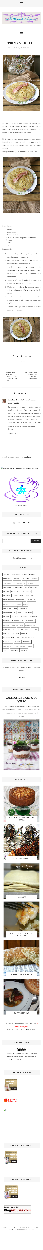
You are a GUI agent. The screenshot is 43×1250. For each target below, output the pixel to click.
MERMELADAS (30, 621)
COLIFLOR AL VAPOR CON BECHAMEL (21, 934)
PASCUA (20, 629)
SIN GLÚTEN (26, 642)
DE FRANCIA (27, 591)
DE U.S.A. (6, 604)
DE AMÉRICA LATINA (31, 587)
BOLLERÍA (17, 579)
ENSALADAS (23, 608)
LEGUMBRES (33, 616)
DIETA (25, 604)
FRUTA (20, 612)
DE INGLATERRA (18, 595)
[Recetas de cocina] (10, 1102)
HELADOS (6, 616)
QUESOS (24, 633)
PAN (21, 625)
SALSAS (17, 642)
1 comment (30, 48)
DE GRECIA (7, 595)
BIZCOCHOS (7, 579)
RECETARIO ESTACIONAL (11, 637)
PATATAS (34, 629)
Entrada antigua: (31, 375)
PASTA (27, 629)
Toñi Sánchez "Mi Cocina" (19, 400)
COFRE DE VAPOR (9, 583)
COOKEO (30, 583)
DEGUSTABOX (16, 604)
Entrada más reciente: (11, 376)
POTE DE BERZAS (21, 1013)
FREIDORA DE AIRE (9, 612)
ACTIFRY (6, 574)
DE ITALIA (29, 595)
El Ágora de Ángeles (26, 1227)
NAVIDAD (6, 625)
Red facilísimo (7, 642)
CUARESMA (7, 587)
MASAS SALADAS (17, 621)
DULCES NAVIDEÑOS (10, 608)
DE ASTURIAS (15, 591)
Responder (12, 433)
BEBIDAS (32, 574)
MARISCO (6, 621)
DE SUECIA (31, 600)
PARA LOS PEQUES (9, 629)
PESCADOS (6, 633)
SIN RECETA (7, 646)
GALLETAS (28, 612)
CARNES (34, 579)
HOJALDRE (15, 616)
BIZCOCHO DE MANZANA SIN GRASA (21, 818)
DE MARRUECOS (8, 600)
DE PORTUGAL (20, 600)
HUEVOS (24, 616)
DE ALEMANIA (17, 587)
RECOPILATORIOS (28, 637)
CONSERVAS (21, 583)
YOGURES (23, 650)
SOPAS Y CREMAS (19, 646)
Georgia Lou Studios (25, 1229)
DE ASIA (6, 591)
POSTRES (16, 633)
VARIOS (5, 650)
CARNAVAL (26, 579)
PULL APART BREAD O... (21, 858)
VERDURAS (21, 361)
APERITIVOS (16, 574)
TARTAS (30, 646)
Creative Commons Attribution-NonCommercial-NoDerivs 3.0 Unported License (21, 1056)
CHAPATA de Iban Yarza (21, 974)
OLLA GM (15, 625)
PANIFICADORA (30, 625)
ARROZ (24, 574)
